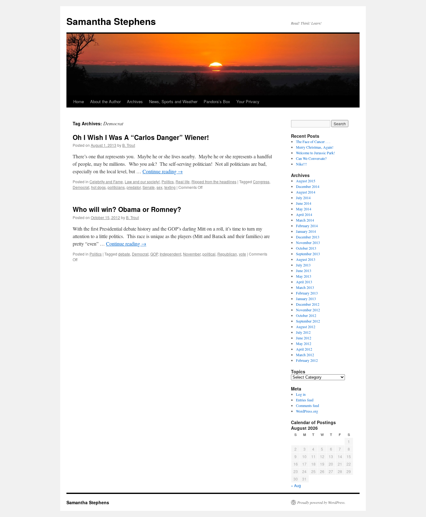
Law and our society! (142, 181)
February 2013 (307, 292)
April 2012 (304, 349)
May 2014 (303, 208)
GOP (154, 253)
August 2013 (305, 259)
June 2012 (303, 337)
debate (124, 253)
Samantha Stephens (111, 21)
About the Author (105, 101)
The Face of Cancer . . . (313, 141)
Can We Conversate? (311, 158)
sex (159, 187)
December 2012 (307, 304)
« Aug (296, 485)
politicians (116, 187)
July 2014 (303, 197)
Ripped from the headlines (213, 181)
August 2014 (305, 191)
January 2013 (306, 298)
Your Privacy (247, 101)
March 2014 (305, 220)
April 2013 (304, 281)
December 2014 (307, 186)
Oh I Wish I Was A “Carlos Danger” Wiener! (141, 137)
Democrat (81, 187)
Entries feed (304, 399)
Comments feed (307, 405)
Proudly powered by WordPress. (321, 502)
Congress (261, 181)
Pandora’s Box (217, 101)
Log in (301, 394)
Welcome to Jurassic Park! (315, 152)
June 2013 (303, 270)
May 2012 (303, 343)
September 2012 (308, 320)
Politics (168, 181)
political (208, 253)
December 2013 (307, 236)
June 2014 (303, 203)
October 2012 (306, 315)
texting (170, 187)
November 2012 (308, 309)
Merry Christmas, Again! (314, 147)
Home (78, 101)
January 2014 (306, 231)
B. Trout (128, 145)
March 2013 (305, 287)
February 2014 (307, 225)
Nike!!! (301, 163)
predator (134, 187)
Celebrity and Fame (106, 181)
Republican (227, 253)
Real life (183, 181)
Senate (149, 187)
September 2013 (308, 253)
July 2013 (303, 264)
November (192, 253)
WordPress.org (307, 411)
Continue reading (163, 171)
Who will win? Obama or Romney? (127, 209)
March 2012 (305, 354)
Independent (170, 253)
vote (242, 253)
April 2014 (304, 214)
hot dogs (98, 187)
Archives (135, 101)
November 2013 (308, 242)
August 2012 (305, 326)
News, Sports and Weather (173, 101)
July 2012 (303, 332)
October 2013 (306, 248)
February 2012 (307, 360)
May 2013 (303, 276)
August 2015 (305, 180)
